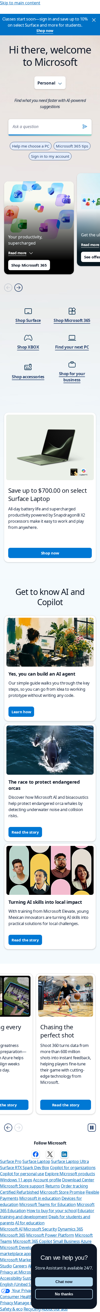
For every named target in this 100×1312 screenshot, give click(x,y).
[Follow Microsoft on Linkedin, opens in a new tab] (64, 1154)
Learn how (21, 711)
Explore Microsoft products (70, 1174)
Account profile (47, 1180)
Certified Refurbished (19, 1192)
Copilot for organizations (73, 1167)
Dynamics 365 (70, 1229)
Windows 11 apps (16, 1180)
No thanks (64, 1294)
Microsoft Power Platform (50, 1235)
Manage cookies (29, 1303)
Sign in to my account (50, 156)
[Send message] (85, 126)
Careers (20, 1266)
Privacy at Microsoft (18, 1272)
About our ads (55, 1309)
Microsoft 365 (12, 1235)
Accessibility (11, 1278)
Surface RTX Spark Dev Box (24, 1167)
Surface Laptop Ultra (70, 1161)
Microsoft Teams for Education (47, 1204)
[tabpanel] (50, 333)
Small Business (66, 1241)
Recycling (32, 1309)
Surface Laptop (36, 1161)
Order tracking (74, 1186)
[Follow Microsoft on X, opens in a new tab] (50, 1154)
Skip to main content (20, 3)
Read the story (25, 832)
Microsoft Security (40, 1229)
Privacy (7, 1303)
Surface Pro (11, 1161)
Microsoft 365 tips (72, 146)
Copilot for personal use (22, 1174)
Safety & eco (11, 1309)
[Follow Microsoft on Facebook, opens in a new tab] (36, 1154)
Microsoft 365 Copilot (32, 1241)
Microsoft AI (11, 1229)
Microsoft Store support (22, 1186)
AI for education (29, 1223)
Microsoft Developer (19, 1247)
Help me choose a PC (30, 146)
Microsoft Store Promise (62, 1192)
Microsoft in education (40, 1198)
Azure (86, 1241)
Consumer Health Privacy (23, 1296)
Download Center (78, 1180)
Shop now (44, 30)
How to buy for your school (52, 1210)
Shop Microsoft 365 (29, 265)
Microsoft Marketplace (21, 1260)
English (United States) (20, 1284)
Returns (52, 1186)
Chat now (64, 1281)
